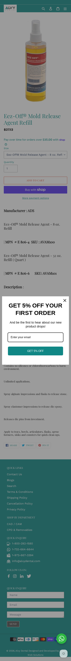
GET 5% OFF (35, 351)
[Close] (65, 300)
